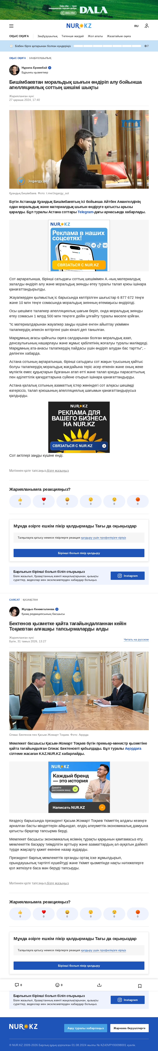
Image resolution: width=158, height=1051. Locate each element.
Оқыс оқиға (19, 36)
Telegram (85, 212)
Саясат (14, 599)
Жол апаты (95, 36)
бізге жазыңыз (58, 470)
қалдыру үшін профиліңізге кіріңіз (103, 537)
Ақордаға (133, 748)
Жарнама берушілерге (129, 1028)
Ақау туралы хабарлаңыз (85, 1028)
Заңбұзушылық (47, 36)
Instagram (131, 575)
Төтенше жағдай (73, 36)
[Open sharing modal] (99, 985)
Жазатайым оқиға (119, 36)
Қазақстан (30, 599)
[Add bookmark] (139, 986)
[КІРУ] (147, 26)
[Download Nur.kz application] (79, 10)
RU (136, 26)
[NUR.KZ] (79, 26)
